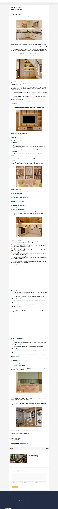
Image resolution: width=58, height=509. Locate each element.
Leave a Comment (13, 7)
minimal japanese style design (33, 455)
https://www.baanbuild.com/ (16, 439)
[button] (13, 443)
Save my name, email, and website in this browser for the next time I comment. (22, 484)
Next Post (47, 448)
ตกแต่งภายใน (17, 7)
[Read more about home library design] (18, 458)
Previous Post (11, 448)
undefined (8, 508)
